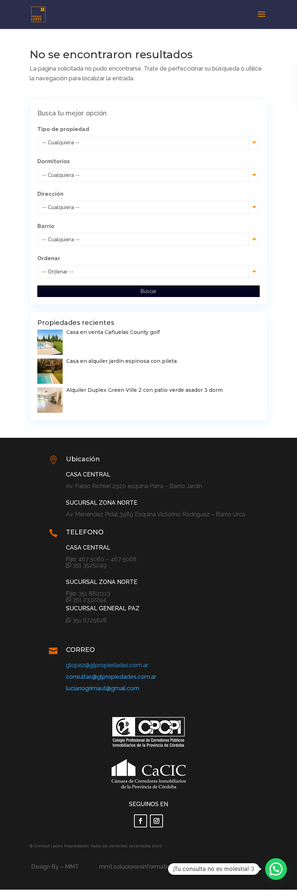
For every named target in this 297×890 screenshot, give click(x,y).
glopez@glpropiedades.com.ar (107, 665)
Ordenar (48, 258)
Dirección (50, 194)
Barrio (45, 226)
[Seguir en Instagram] (156, 820)
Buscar (148, 291)
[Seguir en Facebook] (140, 820)
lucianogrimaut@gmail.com (102, 688)
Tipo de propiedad (63, 129)
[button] (276, 869)
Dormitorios (53, 161)
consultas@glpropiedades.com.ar (111, 676)
